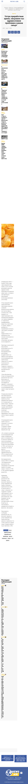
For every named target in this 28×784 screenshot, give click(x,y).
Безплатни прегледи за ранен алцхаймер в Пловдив (4, 54)
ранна (10, 536)
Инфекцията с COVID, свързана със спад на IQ (7, 759)
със (12, 538)
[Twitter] (12, 32)
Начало (6, 7)
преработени (7, 534)
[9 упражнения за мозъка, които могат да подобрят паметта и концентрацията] (4, 61)
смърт (9, 538)
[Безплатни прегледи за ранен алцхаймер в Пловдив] (4, 46)
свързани (4, 538)
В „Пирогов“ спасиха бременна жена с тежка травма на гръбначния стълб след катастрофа (4, 96)
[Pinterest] (15, 32)
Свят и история (3, 113)
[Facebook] (9, 32)
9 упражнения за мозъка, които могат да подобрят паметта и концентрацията (4, 73)
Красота (11, 7)
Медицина (3, 87)
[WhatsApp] (18, 32)
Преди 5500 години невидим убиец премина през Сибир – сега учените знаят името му (4, 151)
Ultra (10, 530)
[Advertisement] (14, 173)
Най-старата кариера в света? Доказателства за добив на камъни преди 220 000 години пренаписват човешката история (4, 123)
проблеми (5, 536)
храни (7, 540)
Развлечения (4, 64)
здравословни (7, 532)
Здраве (3, 49)
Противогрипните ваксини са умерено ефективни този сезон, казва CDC (20, 759)
